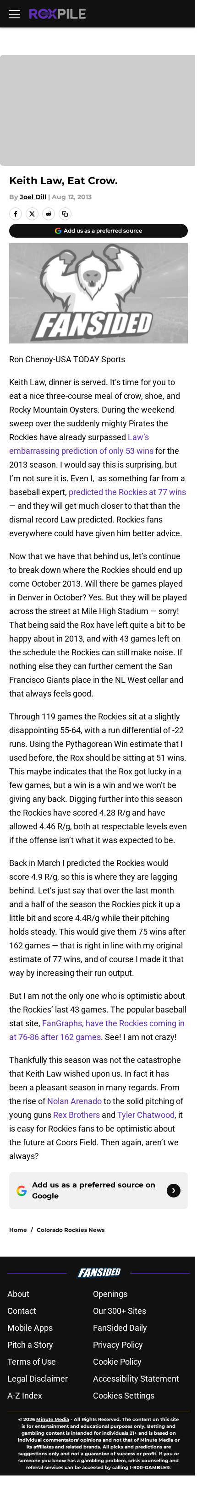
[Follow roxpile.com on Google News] (174, 1191)
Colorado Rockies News (70, 1229)
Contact (21, 1311)
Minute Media (52, 1419)
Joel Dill (33, 197)
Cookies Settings (123, 1395)
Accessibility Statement (136, 1378)
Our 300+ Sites (119, 1311)
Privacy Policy (118, 1345)
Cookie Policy (117, 1361)
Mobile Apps (30, 1328)
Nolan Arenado (74, 1101)
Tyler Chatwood (146, 1115)
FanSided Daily (120, 1328)
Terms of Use (31, 1361)
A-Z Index (24, 1395)
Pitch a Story (30, 1345)
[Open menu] (14, 13)
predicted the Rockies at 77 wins (127, 492)
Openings (110, 1294)
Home (18, 1229)
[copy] (65, 213)
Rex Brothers (76, 1115)
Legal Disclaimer (37, 1378)
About (18, 1294)
